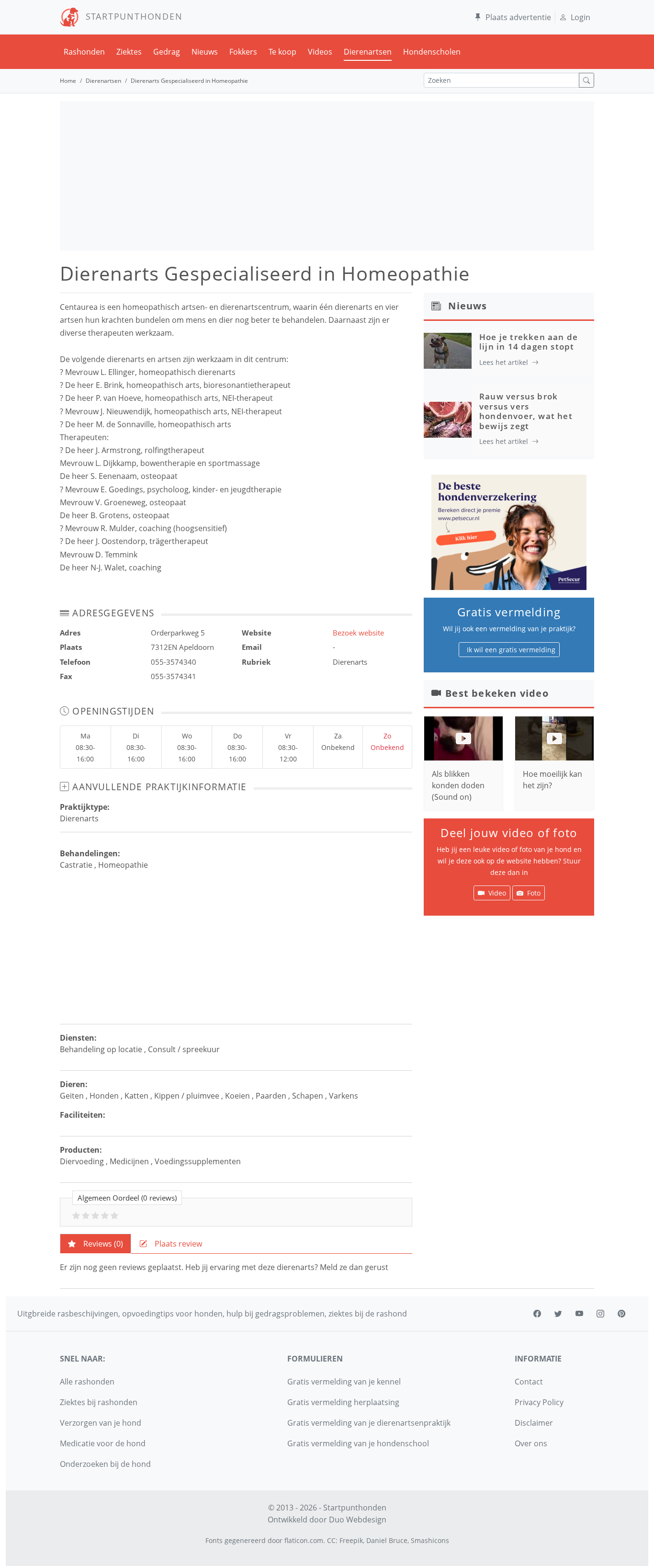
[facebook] (537, 1313)
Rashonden (84, 51)
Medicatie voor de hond (103, 1443)
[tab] (95, 1244)
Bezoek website (358, 632)
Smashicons (430, 1540)
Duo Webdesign (357, 1519)
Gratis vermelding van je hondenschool (358, 1443)
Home (68, 81)
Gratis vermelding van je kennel (344, 1381)
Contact (529, 1381)
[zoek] (586, 80)
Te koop (282, 51)
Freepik (351, 1540)
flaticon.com (303, 1540)
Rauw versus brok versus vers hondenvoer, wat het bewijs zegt (526, 411)
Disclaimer (534, 1423)
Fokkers (243, 51)
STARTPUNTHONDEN (131, 16)
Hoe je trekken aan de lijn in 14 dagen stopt (528, 341)
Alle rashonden (87, 1381)
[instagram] (600, 1313)
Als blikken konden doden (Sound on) (458, 785)
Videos (320, 51)
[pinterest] (621, 1313)
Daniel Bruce (386, 1540)
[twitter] (558, 1313)
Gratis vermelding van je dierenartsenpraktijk (369, 1423)
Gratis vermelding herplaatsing (343, 1402)
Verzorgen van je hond (100, 1423)
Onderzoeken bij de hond (105, 1464)
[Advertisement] (327, 176)
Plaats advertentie (518, 17)
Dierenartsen (368, 51)
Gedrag (166, 51)
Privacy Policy (539, 1402)
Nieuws (205, 51)
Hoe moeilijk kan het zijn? (552, 780)
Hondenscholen (432, 51)
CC (331, 1540)
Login (580, 17)
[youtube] (579, 1313)
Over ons (531, 1443)
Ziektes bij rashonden (98, 1402)
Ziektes (129, 51)
